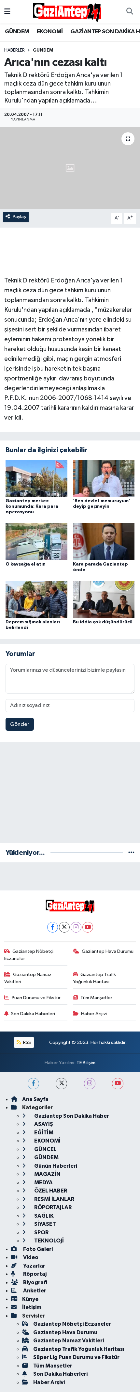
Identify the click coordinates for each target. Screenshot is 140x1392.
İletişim (31, 1307)
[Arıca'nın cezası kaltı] (70, 168)
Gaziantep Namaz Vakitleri (28, 978)
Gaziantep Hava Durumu (107, 951)
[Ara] (129, 12)
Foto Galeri (37, 1249)
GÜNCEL (45, 1149)
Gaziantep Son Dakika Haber (71, 1116)
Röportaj (34, 1274)
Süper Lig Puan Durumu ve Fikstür (76, 1357)
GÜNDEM (17, 32)
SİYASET (44, 1224)
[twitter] (61, 1083)
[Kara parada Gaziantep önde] (104, 541)
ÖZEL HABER (50, 1190)
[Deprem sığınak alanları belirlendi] (36, 599)
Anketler (34, 1290)
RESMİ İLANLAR (53, 1199)
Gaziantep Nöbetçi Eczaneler (29, 955)
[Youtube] (87, 927)
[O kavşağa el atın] (36, 541)
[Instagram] (76, 927)
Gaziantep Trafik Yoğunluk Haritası (94, 978)
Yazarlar (33, 1266)
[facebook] (33, 1083)
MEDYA (43, 1182)
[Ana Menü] (7, 11)
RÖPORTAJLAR (52, 1207)
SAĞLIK (43, 1216)
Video (30, 1257)
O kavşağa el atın (26, 564)
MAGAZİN (47, 1174)
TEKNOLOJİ (48, 1240)
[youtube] (117, 1083)
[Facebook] (52, 927)
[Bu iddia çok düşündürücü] (104, 599)
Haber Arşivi (94, 1013)
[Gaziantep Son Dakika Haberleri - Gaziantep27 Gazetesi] (67, 11)
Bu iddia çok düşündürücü (103, 622)
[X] (64, 927)
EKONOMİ (50, 32)
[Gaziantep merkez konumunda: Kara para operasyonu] (36, 478)
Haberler (14, 50)
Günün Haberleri (55, 1166)
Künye (30, 1299)
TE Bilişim (86, 1062)
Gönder (19, 724)
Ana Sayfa (35, 1099)
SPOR (41, 1232)
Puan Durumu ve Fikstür (36, 997)
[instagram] (89, 1083)
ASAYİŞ (43, 1124)
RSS (26, 1042)
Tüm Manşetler (96, 997)
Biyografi (34, 1282)
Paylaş (19, 216)
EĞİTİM (43, 1132)
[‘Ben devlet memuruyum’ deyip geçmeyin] (104, 478)
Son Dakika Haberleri (33, 1013)
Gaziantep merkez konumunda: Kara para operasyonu (32, 506)
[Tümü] (131, 853)
